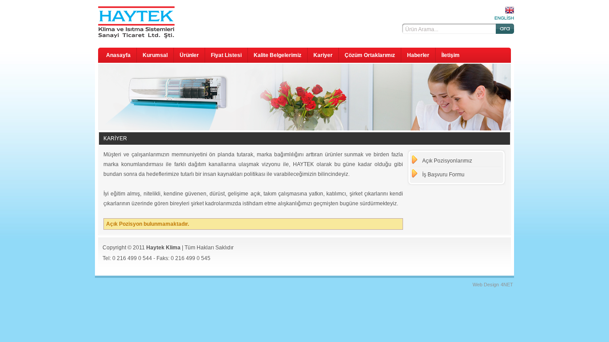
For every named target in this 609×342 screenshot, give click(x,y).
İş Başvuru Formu (443, 174)
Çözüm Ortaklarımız (370, 55)
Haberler (418, 55)
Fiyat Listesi (226, 55)
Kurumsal (155, 55)
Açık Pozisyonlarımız (447, 161)
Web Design (486, 284)
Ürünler (189, 55)
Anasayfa (118, 55)
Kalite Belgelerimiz (277, 55)
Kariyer (323, 55)
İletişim (450, 55)
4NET (507, 284)
